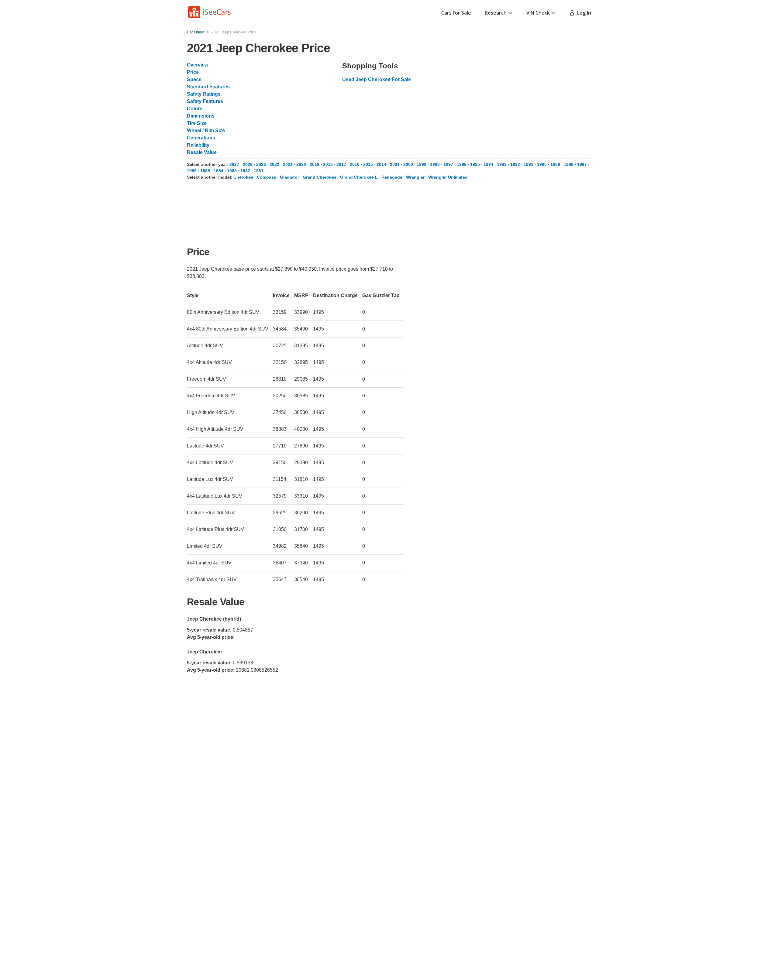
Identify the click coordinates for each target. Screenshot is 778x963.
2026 (248, 164)
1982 (245, 170)
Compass (266, 177)
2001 (395, 164)
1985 (205, 170)
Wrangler (415, 177)
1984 (218, 170)
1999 (421, 164)
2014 (381, 164)
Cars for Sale (456, 12)
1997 (448, 164)
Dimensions (201, 115)
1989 (555, 164)
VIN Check (538, 12)
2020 (301, 164)
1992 (515, 164)
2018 (328, 164)
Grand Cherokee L (359, 177)
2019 (314, 164)
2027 (234, 164)
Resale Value (202, 152)
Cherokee (243, 177)
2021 (288, 164)
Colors (194, 108)
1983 (232, 170)
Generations (201, 137)
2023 (261, 164)
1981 (258, 170)
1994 (488, 164)
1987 (582, 164)
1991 (528, 164)
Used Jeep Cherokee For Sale (376, 79)
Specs (194, 79)
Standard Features (208, 86)
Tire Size (197, 123)
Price (193, 72)
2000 (408, 164)
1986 (192, 170)
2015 (368, 164)
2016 (355, 164)
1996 (461, 164)
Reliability (198, 145)
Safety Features (205, 101)
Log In (583, 12)
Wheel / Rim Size (206, 130)
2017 (341, 164)
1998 (435, 164)
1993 (502, 164)
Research (496, 12)
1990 (542, 164)
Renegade (391, 177)
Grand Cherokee (319, 177)
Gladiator (289, 177)
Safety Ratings (204, 94)
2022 (274, 164)
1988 (568, 164)
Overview (197, 64)
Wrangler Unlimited (448, 177)
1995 (475, 164)
